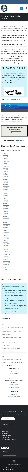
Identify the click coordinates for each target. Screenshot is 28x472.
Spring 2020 (5, 182)
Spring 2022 (5, 173)
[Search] (25, 8)
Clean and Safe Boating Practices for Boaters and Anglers (13, 328)
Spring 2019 (5, 187)
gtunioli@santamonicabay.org (14, 396)
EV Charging (5, 432)
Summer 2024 (6, 161)
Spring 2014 (5, 211)
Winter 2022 (5, 169)
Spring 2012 (5, 220)
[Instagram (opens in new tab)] (8, 448)
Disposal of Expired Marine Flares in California (12, 362)
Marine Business (6, 345)
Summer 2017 (6, 197)
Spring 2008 (5, 240)
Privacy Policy (16, 467)
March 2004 (5, 259)
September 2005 (6, 252)
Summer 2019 (6, 186)
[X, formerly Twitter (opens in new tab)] (4, 448)
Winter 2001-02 (6, 264)
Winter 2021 (5, 174)
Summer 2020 (6, 181)
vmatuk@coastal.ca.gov (14, 384)
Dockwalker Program (7, 340)
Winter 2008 (5, 237)
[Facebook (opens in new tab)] (2, 448)
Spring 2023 (5, 168)
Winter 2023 (5, 164)
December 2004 (6, 257)
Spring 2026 (5, 153)
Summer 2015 (6, 205)
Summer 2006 (6, 249)
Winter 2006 (5, 248)
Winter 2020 (5, 179)
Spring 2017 (5, 198)
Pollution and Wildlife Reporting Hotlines (11, 348)
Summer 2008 (6, 238)
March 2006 (5, 251)
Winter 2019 (5, 184)
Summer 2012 (6, 218)
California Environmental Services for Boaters (12, 337)
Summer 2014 (6, 210)
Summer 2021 (6, 176)
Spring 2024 (5, 163)
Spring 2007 (5, 245)
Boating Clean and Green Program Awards (12, 331)
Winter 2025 (5, 155)
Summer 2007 (6, 243)
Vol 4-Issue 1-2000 (6, 270)
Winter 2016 (5, 200)
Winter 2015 (5, 203)
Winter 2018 (5, 189)
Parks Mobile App (6, 435)
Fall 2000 (4, 267)
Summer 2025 (6, 156)
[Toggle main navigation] (21, 8)
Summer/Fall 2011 (6, 224)
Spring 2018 (5, 193)
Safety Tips (5, 428)
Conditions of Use (9, 467)
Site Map (12, 469)
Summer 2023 (6, 166)
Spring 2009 (5, 235)
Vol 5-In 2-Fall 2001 (6, 266)
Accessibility (23, 467)
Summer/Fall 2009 (6, 233)
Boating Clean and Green (8, 322)
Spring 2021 (5, 177)
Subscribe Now (10, 418)
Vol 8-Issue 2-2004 (6, 261)
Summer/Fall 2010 (6, 229)
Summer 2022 (6, 171)
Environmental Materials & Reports (10, 342)
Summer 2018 (6, 191)
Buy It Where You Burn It (9, 439)
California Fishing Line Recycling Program (11, 354)
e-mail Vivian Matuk (16, 131)
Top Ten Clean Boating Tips (8, 351)
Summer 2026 (20, 140)
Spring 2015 (5, 206)
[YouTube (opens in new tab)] (6, 448)
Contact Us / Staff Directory (9, 455)
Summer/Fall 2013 (6, 214)
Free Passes (5, 433)
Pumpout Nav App (7, 356)
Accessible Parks (6, 469)
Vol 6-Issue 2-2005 (6, 254)
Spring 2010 (5, 230)
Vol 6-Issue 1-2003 (6, 262)
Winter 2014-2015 (6, 208)
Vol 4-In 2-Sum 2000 (7, 269)
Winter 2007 (5, 242)
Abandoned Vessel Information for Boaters (12, 324)
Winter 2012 (5, 216)
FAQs (3, 467)
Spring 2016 (5, 201)
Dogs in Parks (5, 437)
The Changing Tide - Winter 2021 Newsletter (12, 359)
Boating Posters (6, 334)
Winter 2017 (5, 195)
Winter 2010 (5, 227)
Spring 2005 (5, 256)
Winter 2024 (5, 160)
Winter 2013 (5, 213)
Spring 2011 (5, 225)
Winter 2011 (5, 222)
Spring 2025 (5, 158)
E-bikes (4, 430)
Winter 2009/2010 (6, 232)
